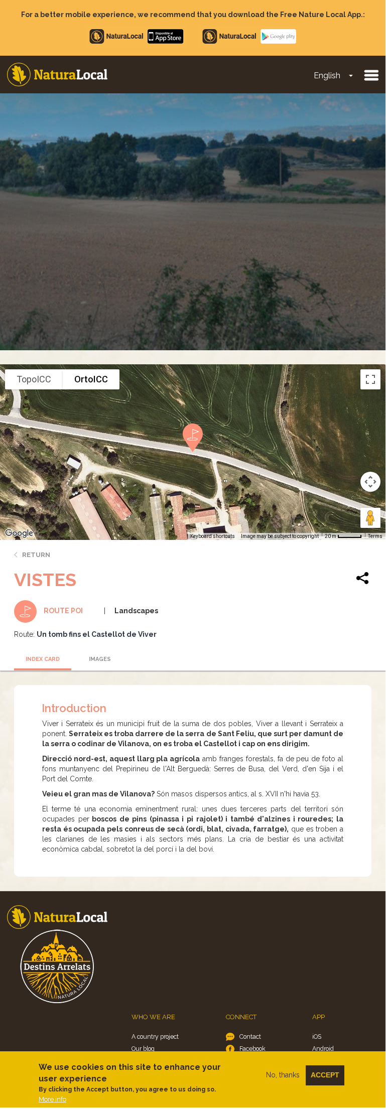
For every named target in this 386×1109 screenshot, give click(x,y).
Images (100, 659)
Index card (43, 659)
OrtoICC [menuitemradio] (91, 379)
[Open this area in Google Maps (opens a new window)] (19, 533)
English (327, 75)
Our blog (143, 1048)
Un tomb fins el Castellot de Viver (97, 634)
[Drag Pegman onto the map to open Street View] (370, 518)
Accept (325, 1075)
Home (57, 74)
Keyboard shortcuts (212, 536)
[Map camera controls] (370, 482)
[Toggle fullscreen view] (370, 379)
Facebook (252, 1048)
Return (36, 555)
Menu (370, 74)
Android (323, 1048)
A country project (155, 1036)
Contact (250, 1036)
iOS (316, 1036)
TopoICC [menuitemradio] (34, 379)
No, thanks (283, 1075)
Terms (375, 536)
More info (52, 1099)
